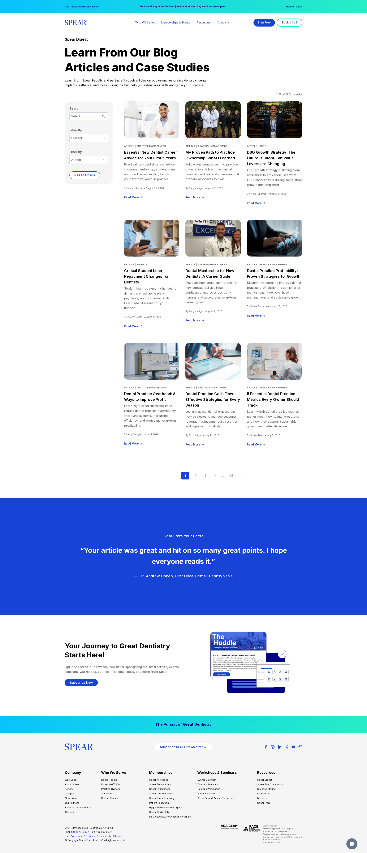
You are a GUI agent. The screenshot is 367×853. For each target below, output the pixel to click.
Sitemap (118, 836)
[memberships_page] (183, 724)
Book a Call (289, 22)
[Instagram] (273, 747)
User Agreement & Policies (80, 836)
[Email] (300, 747)
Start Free (264, 22)
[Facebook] (266, 747)
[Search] (103, 116)
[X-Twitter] (286, 747)
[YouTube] (293, 747)
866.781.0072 (81, 831)
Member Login (294, 6)
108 (231, 476)
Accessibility (104, 836)
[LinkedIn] (280, 747)
